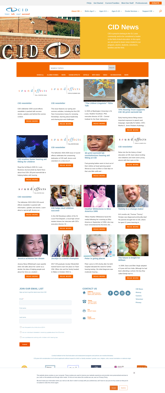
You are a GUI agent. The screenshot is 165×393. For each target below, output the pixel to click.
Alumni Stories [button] (52, 75)
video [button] (105, 75)
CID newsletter (25, 103)
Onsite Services (131, 11)
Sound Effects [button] (74, 75)
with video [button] (96, 75)
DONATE (155, 3)
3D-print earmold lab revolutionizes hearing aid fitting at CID (97, 155)
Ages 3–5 (103, 11)
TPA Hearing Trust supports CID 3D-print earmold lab (131, 111)
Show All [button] (40, 75)
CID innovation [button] (115, 75)
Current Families (112, 3)
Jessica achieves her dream (31, 258)
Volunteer (139, 299)
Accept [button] (114, 388)
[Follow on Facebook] (110, 293)
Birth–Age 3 (89, 11)
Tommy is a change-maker (131, 209)
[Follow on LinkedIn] (127, 293)
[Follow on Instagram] (122, 293)
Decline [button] (123, 388)
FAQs (89, 3)
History (138, 292)
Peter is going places (95, 258)
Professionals (141, 3)
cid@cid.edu (91, 318)
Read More (32, 121)
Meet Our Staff (127, 3)
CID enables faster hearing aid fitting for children (32, 160)
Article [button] (86, 75)
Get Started (98, 3)
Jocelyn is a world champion (65, 258)
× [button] (134, 372)
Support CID (147, 11)
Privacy (138, 302)
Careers (139, 296)
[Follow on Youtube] (116, 293)
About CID (76, 11)
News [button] (64, 75)
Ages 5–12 (116, 11)
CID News (139, 289)
